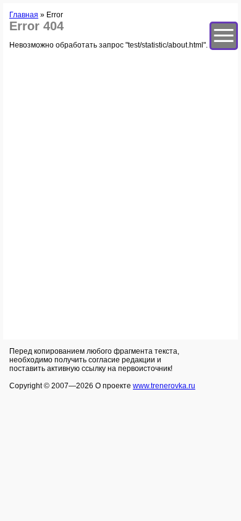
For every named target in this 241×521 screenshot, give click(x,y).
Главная (23, 14)
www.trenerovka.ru (164, 385)
